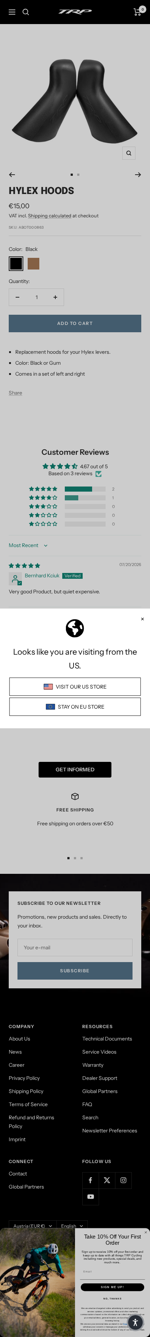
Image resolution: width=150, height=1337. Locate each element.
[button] (135, 1322)
